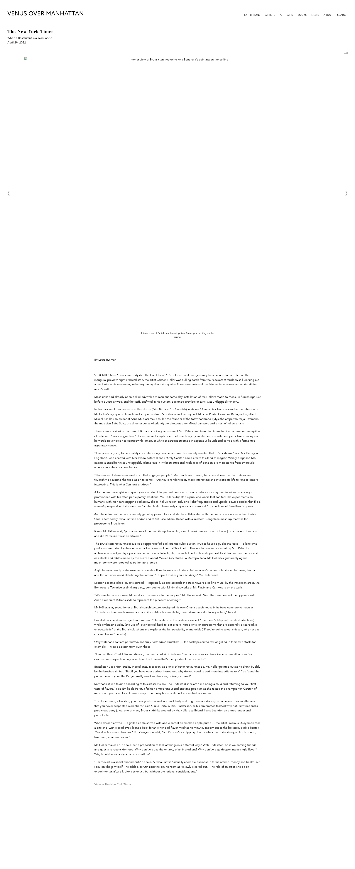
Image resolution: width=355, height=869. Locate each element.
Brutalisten (144, 409)
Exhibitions (252, 15)
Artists (270, 15)
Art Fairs (286, 15)
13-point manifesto (229, 620)
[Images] (339, 53)
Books (302, 15)
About (328, 15)
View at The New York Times (112, 784)
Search (342, 15)
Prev (8, 193)
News (315, 15)
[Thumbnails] (346, 53)
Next (346, 193)
